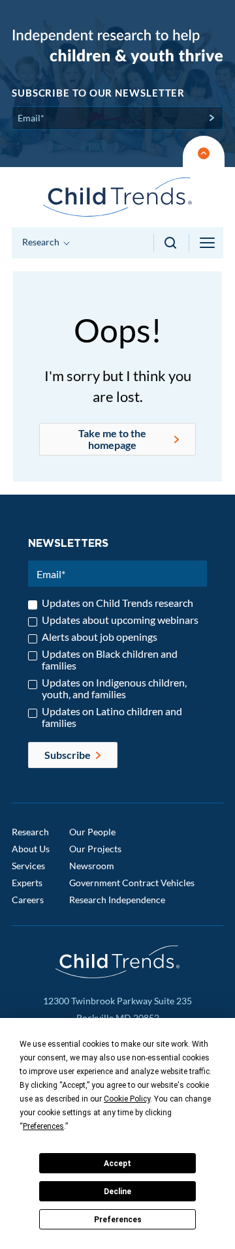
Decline (117, 1191)
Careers (28, 899)
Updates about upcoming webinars (120, 620)
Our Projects (95, 848)
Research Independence (117, 899)
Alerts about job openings (99, 637)
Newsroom (91, 865)
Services (28, 865)
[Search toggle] (171, 243)
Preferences (118, 1219)
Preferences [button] (43, 1126)
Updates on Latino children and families (112, 717)
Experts (27, 882)
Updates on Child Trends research (117, 603)
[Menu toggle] (208, 243)
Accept (117, 1163)
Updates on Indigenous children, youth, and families (114, 688)
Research (30, 831)
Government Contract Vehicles (132, 882)
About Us (31, 848)
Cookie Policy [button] (127, 1098)
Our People (92, 831)
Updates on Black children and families (110, 659)
